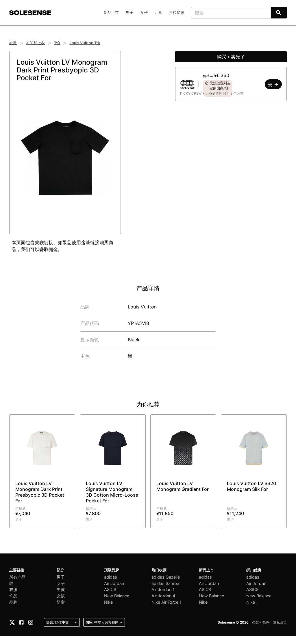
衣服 (13, 43)
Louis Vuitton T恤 (85, 43)
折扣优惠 (176, 12)
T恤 (57, 43)
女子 (144, 12)
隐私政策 (280, 622)
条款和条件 (260, 622)
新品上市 (111, 12)
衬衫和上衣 (35, 43)
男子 (129, 12)
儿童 (158, 12)
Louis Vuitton (142, 307)
